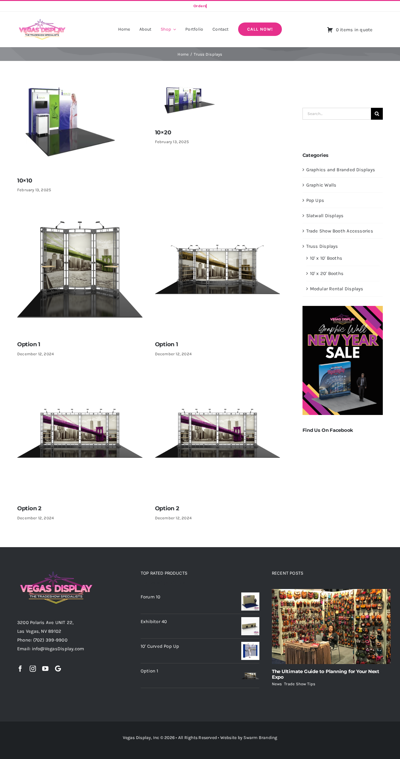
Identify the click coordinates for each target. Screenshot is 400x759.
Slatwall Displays (325, 215)
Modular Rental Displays (336, 289)
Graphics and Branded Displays (340, 169)
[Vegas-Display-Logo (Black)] (42, 20)
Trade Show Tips (299, 684)
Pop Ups (315, 200)
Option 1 (28, 344)
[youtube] (45, 669)
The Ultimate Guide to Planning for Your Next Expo (325, 674)
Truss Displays (322, 246)
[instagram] (33, 669)
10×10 (24, 180)
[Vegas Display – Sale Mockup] (342, 308)
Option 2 (29, 508)
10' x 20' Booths (327, 273)
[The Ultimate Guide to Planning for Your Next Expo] (331, 626)
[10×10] (69, 85)
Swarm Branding (260, 737)
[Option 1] (79, 211)
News (277, 684)
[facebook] (20, 669)
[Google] (58, 669)
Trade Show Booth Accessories (339, 231)
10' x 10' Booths (326, 258)
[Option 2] (79, 375)
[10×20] (188, 85)
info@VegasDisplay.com (58, 649)
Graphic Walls (321, 185)
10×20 (163, 132)
